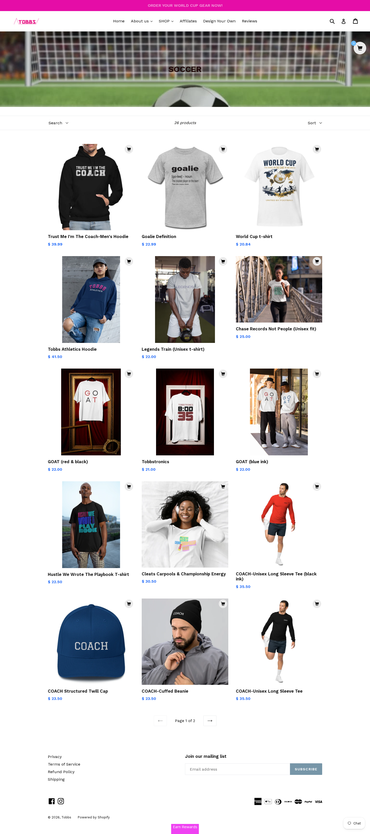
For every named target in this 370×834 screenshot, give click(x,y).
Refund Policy (61, 771)
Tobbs (66, 817)
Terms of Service (64, 764)
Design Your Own (219, 21)
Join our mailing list (206, 756)
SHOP (167, 20)
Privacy (55, 756)
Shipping (56, 779)
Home (119, 21)
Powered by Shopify (94, 817)
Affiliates (188, 21)
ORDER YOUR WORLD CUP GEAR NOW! (185, 5)
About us (143, 20)
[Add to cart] (129, 149)
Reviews (249, 21)
